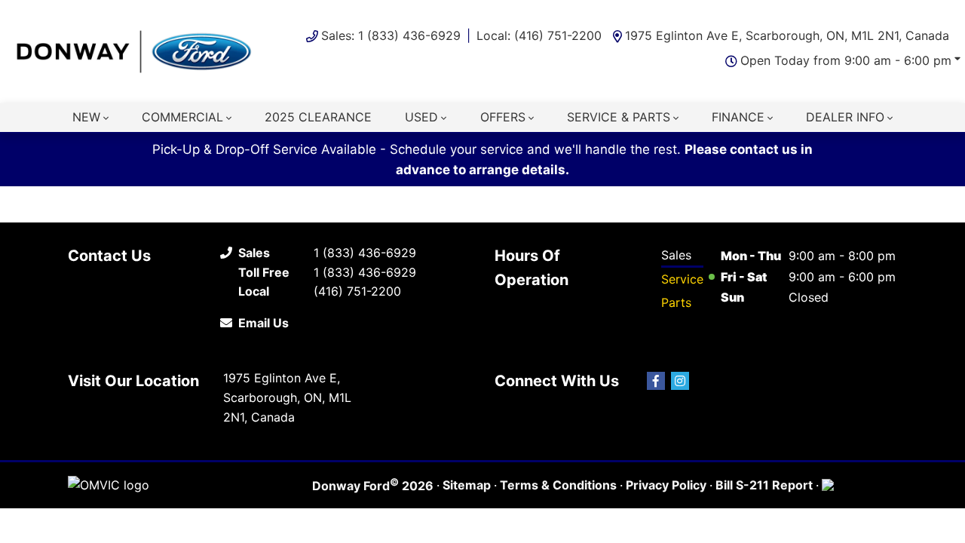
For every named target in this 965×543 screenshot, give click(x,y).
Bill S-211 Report (764, 484)
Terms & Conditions (558, 484)
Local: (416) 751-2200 (539, 35)
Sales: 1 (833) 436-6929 (391, 35)
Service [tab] (682, 279)
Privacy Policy (666, 484)
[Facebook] (656, 381)
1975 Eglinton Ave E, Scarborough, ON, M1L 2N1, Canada (787, 35)
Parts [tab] (676, 302)
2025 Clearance (318, 116)
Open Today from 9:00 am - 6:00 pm (845, 60)
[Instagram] (680, 381)
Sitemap (467, 484)
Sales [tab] (676, 254)
